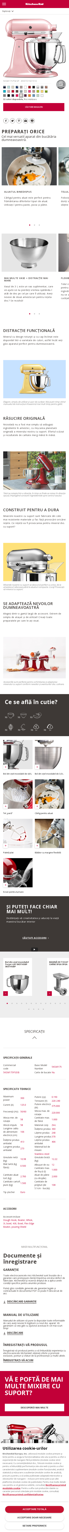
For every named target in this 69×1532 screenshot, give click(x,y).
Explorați (6, 11)
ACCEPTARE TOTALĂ (34, 1509)
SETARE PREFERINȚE (34, 1526)
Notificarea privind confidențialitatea (23, 1494)
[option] (29, 181)
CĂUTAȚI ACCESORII (34, 938)
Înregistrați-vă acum (18, 1360)
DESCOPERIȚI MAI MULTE (34, 1407)
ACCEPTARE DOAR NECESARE (34, 1517)
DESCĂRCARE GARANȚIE (21, 1301)
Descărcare (15, 1333)
